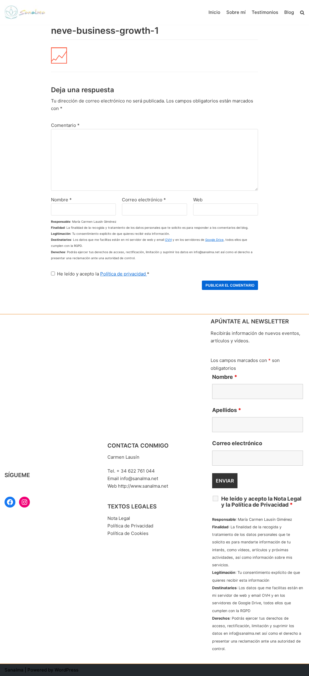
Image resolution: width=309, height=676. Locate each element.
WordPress (66, 670)
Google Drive (214, 239)
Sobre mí (236, 12)
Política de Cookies (127, 533)
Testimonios (265, 12)
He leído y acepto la (103, 274)
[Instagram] (24, 502)
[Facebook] (10, 502)
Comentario (65, 125)
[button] (302, 12)
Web (197, 200)
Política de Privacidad (130, 526)
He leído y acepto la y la (261, 502)
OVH (168, 239)
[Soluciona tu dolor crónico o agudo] (26, 12)
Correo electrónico (144, 200)
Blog (289, 12)
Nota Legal (118, 518)
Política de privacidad (123, 274)
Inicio (214, 12)
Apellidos (226, 410)
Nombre (61, 200)
